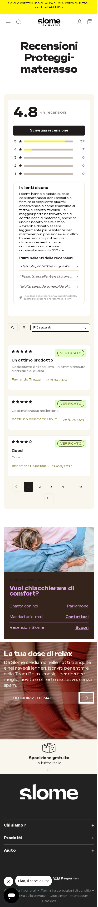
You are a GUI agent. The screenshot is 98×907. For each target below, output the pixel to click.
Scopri (81, 627)
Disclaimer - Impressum (69, 896)
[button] (8, 21)
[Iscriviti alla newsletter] (86, 698)
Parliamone (77, 606)
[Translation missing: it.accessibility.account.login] (79, 21)
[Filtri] (24, 327)
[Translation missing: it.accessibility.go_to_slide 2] (50, 770)
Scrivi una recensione (49, 130)
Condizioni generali (20, 890)
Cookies (49, 901)
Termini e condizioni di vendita (65, 890)
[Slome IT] (49, 22)
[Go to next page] (49, 498)
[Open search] (13, 327)
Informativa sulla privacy (26, 896)
